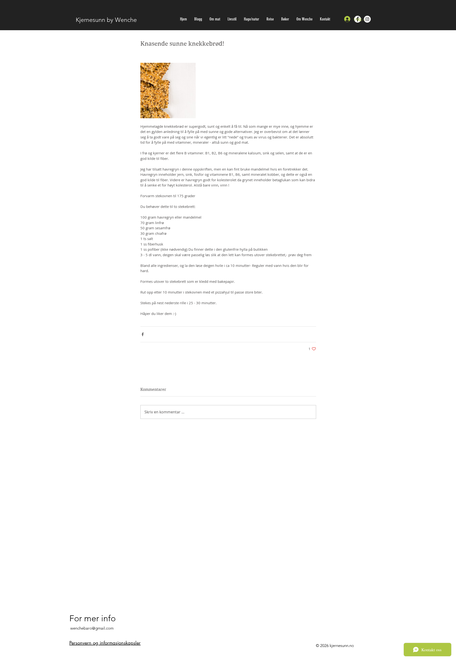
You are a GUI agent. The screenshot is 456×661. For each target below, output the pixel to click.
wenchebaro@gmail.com (92, 628)
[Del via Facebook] (142, 334)
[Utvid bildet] (168, 90)
